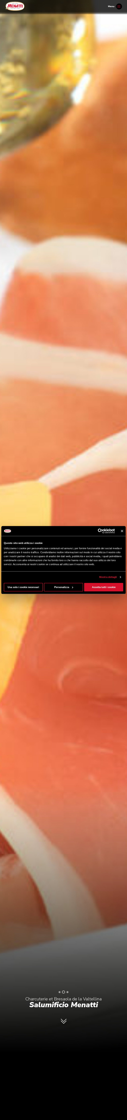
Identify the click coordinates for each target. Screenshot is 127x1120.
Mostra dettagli (108, 577)
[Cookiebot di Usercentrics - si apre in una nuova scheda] (100, 530)
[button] (60, 992)
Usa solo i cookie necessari (23, 587)
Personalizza (61, 587)
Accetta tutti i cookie (104, 587)
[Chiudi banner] (122, 531)
